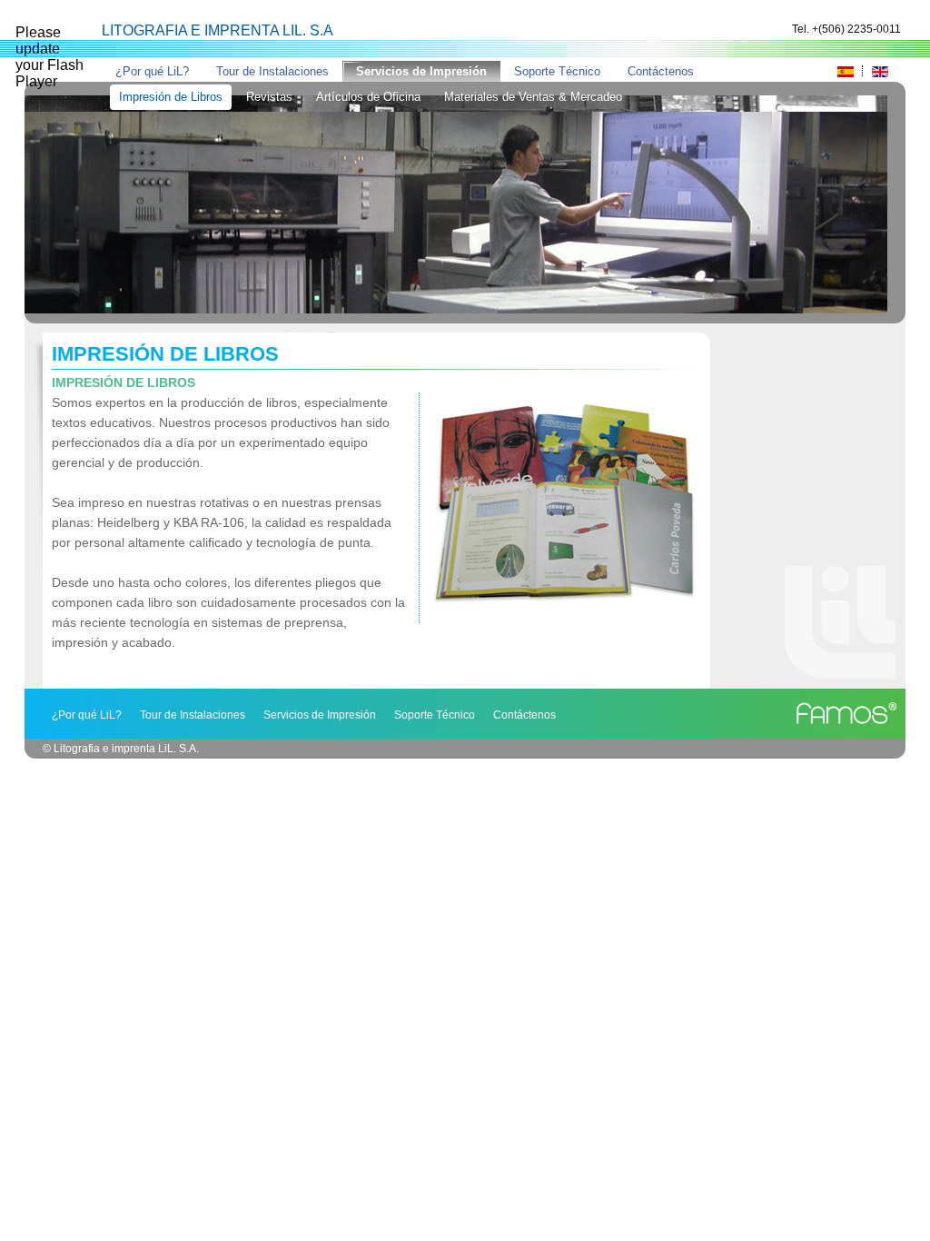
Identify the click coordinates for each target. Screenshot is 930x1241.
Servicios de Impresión (421, 71)
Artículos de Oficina (368, 97)
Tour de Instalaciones (272, 71)
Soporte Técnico (557, 71)
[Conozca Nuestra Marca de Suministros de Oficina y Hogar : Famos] (847, 713)
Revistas (269, 97)
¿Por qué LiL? (152, 71)
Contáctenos (661, 71)
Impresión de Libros (171, 97)
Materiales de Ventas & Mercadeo (533, 97)
